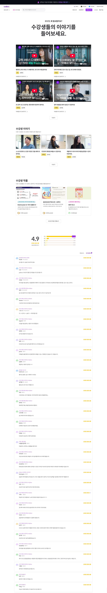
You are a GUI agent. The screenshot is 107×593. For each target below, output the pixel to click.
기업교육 (92, 6)
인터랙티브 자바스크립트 (24, 257)
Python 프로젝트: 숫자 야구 (24, 472)
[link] (34, 73)
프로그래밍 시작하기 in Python (25, 268)
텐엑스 (77, 6)
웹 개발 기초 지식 (22, 370)
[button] (82, 253)
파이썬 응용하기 (22, 574)
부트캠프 (84, 6)
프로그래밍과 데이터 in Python (25, 329)
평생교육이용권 (100, 6)
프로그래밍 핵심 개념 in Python (25, 288)
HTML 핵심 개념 (22, 441)
